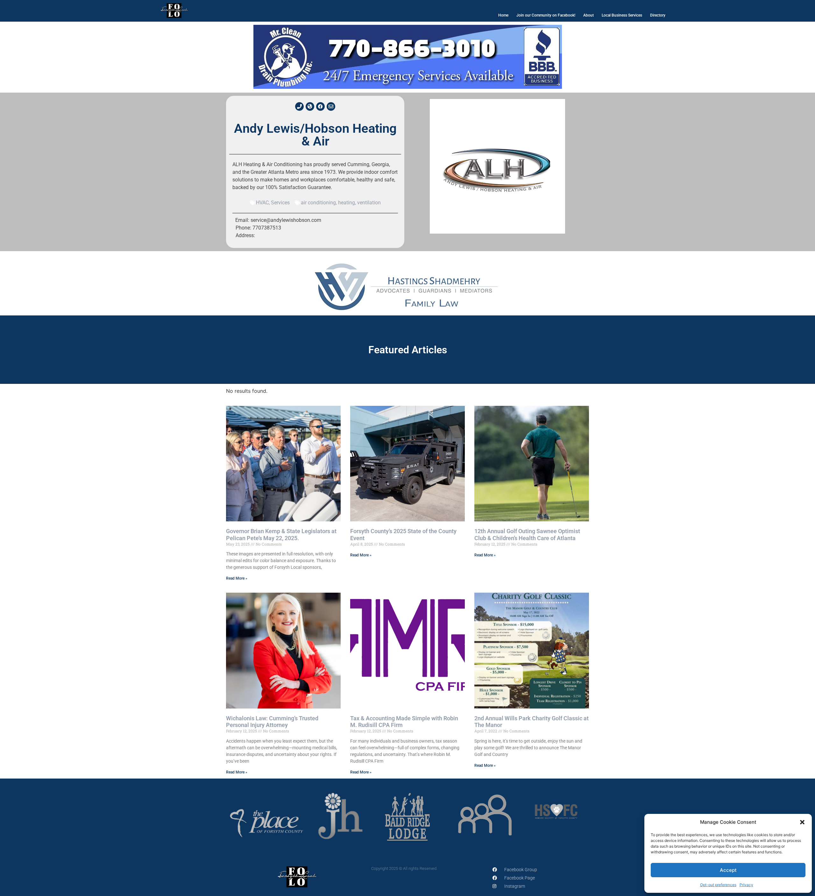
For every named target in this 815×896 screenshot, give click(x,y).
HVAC (262, 203)
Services (280, 203)
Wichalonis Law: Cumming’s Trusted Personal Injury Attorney (272, 722)
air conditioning (318, 203)
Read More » (236, 578)
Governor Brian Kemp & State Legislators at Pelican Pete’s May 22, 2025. (281, 534)
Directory (657, 15)
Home (503, 15)
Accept (728, 870)
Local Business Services (622, 15)
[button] (802, 822)
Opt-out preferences (718, 884)
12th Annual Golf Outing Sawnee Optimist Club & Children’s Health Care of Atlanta (527, 534)
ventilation (369, 203)
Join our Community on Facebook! (545, 15)
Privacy (746, 884)
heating (346, 203)
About (588, 15)
